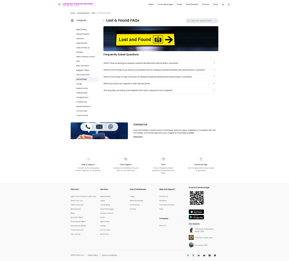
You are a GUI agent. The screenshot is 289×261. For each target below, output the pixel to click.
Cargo (132, 196)
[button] (223, 4)
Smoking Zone (81, 102)
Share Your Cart (77, 201)
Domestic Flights (77, 217)
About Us (162, 225)
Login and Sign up (83, 47)
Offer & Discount (77, 205)
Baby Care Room (82, 66)
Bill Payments (76, 209)
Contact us (163, 196)
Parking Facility (81, 93)
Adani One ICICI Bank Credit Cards (83, 196)
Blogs (73, 213)
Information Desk (82, 75)
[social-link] (188, 255)
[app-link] (196, 211)
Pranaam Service (106, 213)
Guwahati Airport (83, 13)
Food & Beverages (165, 4)
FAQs (93, 13)
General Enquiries (82, 34)
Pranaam (79, 52)
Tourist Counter (82, 115)
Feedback (163, 201)
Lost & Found (81, 79)
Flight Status (105, 221)
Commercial (134, 205)
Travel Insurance (77, 230)
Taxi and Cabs (81, 111)
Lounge (79, 84)
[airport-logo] (78, 4)
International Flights (78, 221)
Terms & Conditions (109, 255)
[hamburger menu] (59, 4)
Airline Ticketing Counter (85, 57)
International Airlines (78, 226)
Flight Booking (81, 29)
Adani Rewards (192, 4)
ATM (78, 61)
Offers (215, 4)
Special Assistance (83, 106)
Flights (151, 4)
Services (205, 4)
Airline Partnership (136, 201)
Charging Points (82, 97)
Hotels (179, 4)
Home (73, 13)
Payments (80, 38)
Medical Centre (82, 88)
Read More (138, 137)
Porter (102, 217)
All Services (104, 234)
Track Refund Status (167, 205)
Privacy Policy (93, 255)
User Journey (75, 234)
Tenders (133, 209)
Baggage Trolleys (82, 70)
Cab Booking (105, 205)
